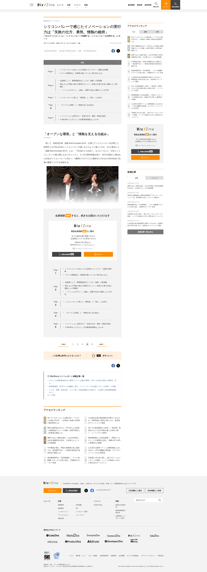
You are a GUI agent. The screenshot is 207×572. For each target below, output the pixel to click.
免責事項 (113, 555)
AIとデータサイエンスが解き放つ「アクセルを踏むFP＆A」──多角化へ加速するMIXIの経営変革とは (63, 420)
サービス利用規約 (132, 555)
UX (80, 51)
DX (77, 508)
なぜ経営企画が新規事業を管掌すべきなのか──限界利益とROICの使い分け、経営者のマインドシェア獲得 (104, 420)
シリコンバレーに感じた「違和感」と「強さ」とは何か (81, 97)
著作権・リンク (81, 555)
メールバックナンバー (84, 248)
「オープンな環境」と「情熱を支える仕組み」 (77, 105)
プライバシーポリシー (148, 555)
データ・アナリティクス (67, 51)
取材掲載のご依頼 (154, 490)
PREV (64, 344)
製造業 (139, 5)
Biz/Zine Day (98, 505)
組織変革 (61, 508)
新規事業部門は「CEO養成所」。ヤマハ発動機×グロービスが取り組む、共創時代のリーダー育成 (63, 460)
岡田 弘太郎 (48, 43)
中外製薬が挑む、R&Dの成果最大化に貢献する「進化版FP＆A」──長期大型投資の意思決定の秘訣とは (63, 450)
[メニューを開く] (31, 5)
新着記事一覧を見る (145, 232)
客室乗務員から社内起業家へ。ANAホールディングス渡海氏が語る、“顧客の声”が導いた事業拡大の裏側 (104, 440)
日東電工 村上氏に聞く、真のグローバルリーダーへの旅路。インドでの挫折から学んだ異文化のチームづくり (104, 460)
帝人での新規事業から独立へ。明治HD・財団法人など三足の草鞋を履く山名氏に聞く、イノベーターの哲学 (104, 430)
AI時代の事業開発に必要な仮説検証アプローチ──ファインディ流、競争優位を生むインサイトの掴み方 (145, 196)
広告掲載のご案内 (135, 490)
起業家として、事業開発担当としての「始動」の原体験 (81, 80)
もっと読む (51, 395)
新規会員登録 (67, 254)
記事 (68, 5)
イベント (77, 5)
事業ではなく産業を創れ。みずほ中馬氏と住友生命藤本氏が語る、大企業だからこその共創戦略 (63, 440)
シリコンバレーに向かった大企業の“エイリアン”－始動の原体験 (84, 69)
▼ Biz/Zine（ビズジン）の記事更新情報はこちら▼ (79, 119)
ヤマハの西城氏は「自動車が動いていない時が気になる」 (82, 73)
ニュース (60, 5)
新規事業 (131, 5)
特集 (86, 5)
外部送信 (160, 555)
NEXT (101, 344)
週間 (145, 32)
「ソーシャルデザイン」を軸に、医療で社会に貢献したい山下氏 (84, 90)
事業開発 (61, 505)
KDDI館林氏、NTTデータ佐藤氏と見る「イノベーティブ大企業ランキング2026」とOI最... (83, 386)
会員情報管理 (104, 555)
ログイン (100, 254)
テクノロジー (80, 515)
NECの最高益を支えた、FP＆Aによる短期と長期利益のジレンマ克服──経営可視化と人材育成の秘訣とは (63, 430)
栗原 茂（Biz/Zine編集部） (69, 43)
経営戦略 (79, 505)
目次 (82, 62)
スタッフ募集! (92, 555)
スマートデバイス (50, 51)
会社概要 (122, 555)
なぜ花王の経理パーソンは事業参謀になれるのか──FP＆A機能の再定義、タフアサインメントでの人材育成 (104, 450)
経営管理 (148, 5)
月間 (157, 32)
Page (50, 71)
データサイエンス (90, 51)
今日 (133, 32)
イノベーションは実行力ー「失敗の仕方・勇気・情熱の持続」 (83, 116)
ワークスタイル (63, 515)
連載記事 (61, 518)
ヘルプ (71, 555)
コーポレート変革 (81, 511)
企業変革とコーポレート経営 (120, 517)
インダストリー (63, 511)
